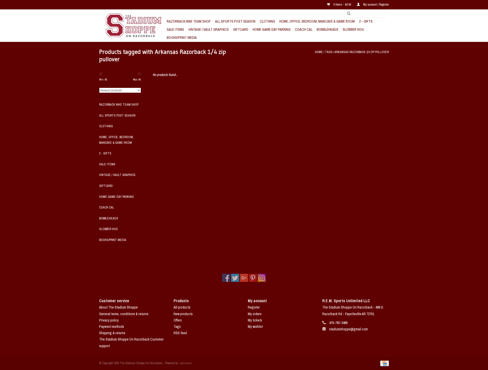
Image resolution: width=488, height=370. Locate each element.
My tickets (255, 320)
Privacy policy (109, 320)
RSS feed (180, 333)
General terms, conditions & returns (123, 314)
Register (254, 307)
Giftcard (240, 29)
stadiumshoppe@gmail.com (348, 329)
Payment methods (111, 326)
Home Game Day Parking (272, 29)
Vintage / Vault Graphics (208, 29)
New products (183, 314)
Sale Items (175, 29)
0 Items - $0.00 (342, 5)
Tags (328, 52)
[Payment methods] (383, 363)
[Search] (346, 13)
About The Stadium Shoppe (118, 307)
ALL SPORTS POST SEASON (235, 21)
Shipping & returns (112, 333)
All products (182, 307)
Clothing (267, 21)
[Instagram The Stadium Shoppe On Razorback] (262, 278)
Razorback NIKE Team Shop (189, 21)
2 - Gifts (366, 21)
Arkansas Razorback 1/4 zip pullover (361, 52)
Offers (178, 320)
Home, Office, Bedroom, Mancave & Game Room (317, 21)
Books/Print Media (182, 37)
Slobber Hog (353, 29)
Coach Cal (303, 29)
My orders (255, 314)
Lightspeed (185, 363)
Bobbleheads (327, 29)
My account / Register (375, 5)
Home (319, 52)
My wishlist (255, 326)
